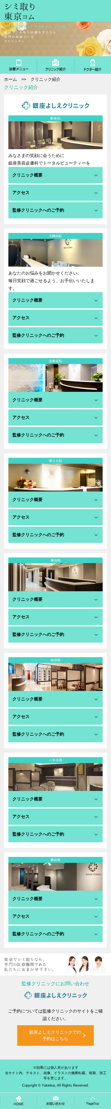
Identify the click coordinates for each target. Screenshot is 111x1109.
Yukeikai (48, 1085)
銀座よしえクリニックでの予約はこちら (55, 1035)
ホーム (10, 79)
